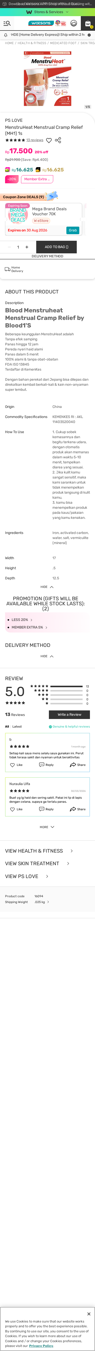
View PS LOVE (22, 876)
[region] (47, 1329)
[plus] (27, 247)
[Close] (88, 1313)
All (7, 726)
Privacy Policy (41, 1346)
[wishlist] (49, 140)
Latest (17, 726)
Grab (73, 230)
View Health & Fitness (34, 851)
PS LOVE (14, 120)
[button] (88, 23)
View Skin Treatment (33, 863)
